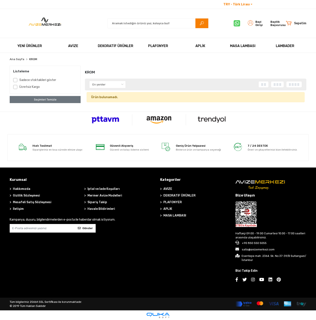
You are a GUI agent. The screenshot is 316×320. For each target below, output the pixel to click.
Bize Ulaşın (245, 195)
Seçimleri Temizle (45, 99)
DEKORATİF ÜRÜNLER (179, 195)
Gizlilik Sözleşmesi (26, 195)
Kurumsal (18, 180)
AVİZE (167, 189)
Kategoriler (170, 180)
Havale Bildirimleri (101, 209)
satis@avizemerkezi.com (258, 249)
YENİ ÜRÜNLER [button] (29, 46)
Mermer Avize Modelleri (104, 195)
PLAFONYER (172, 202)
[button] (295, 23)
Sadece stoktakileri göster (37, 80)
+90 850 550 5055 (254, 243)
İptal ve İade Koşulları (103, 189)
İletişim (261, 4)
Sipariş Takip (97, 202)
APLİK (167, 209)
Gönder (87, 228)
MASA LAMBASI (174, 215)
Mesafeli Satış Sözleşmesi (32, 202)
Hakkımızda (21, 189)
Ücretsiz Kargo (29, 87)
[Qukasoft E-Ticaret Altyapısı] (158, 315)
